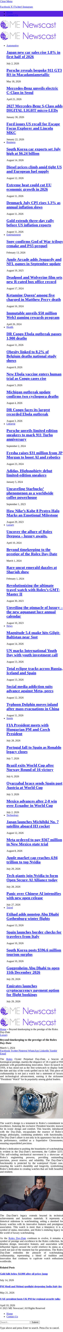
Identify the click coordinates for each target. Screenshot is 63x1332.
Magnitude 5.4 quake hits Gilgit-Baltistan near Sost (33, 635)
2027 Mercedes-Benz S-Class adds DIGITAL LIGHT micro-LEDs (34, 108)
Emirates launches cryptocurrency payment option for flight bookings (32, 990)
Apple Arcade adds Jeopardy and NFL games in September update (33, 261)
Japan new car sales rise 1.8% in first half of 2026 (33, 54)
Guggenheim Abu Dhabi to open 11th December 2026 (32, 970)
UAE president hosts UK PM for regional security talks (30, 1299)
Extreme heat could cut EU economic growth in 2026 (28, 187)
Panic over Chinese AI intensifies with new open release (33, 895)
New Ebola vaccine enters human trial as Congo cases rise (33, 376)
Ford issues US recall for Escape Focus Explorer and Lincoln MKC (33, 128)
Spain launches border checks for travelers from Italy (34, 934)
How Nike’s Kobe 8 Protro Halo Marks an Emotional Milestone (32, 513)
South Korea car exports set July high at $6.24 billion (33, 151)
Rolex (9, 1059)
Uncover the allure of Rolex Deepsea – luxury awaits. (29, 534)
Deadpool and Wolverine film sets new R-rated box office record (34, 279)
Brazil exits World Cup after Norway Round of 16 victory (30, 767)
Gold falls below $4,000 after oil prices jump (24, 1273)
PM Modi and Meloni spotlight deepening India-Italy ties (31, 1286)
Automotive (12, 45)
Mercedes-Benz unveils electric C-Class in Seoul (32, 90)
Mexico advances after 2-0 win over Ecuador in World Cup (31, 803)
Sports (9, 718)
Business (11, 142)
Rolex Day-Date (17, 1238)
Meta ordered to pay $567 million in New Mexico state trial (34, 842)
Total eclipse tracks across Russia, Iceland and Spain (34, 670)
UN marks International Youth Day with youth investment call (32, 653)
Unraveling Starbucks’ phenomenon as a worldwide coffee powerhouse (29, 493)
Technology (12, 815)
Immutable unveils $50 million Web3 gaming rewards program (32, 315)
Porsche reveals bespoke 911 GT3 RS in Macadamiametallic (34, 72)
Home (9, 12)
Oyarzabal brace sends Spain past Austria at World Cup (34, 785)
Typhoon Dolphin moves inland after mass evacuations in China (32, 706)
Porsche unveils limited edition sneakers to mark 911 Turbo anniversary (32, 435)
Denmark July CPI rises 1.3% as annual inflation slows (33, 205)
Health (9, 327)
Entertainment (13, 234)
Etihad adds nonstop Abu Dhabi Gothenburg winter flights (32, 916)
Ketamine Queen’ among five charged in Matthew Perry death (33, 297)
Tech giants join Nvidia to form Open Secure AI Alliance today (32, 878)
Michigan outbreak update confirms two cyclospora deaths (32, 394)
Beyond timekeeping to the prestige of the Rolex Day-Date (31, 552)
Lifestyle (10, 423)
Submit (35, 1322)
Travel (9, 907)
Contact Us (12, 15)
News (9, 626)
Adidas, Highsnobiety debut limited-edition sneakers (29, 473)
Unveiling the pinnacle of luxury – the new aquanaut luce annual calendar (34, 611)
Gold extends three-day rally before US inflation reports (30, 223)
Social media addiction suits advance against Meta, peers (29, 688)
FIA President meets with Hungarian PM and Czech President (28, 729)
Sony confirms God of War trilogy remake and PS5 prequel (34, 243)
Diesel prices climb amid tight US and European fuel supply (34, 169)
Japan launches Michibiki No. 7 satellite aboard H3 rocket (32, 824)
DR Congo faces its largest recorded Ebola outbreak (28, 412)
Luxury (10, 524)
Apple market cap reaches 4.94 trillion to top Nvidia (32, 860)
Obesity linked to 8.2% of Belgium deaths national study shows (31, 356)
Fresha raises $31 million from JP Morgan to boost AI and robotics (34, 455)
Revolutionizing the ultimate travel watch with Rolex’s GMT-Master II (33, 589)
